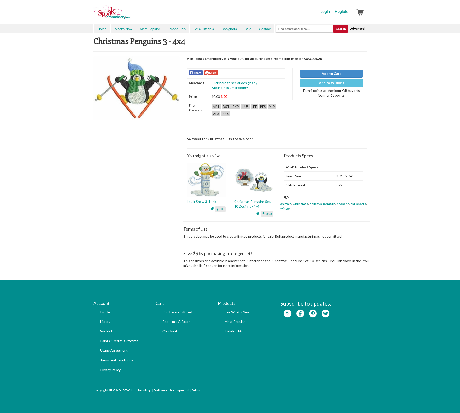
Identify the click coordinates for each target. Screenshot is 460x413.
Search (341, 28)
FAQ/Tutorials (203, 28)
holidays (316, 204)
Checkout (169, 331)
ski (353, 204)
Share (197, 72)
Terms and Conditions (116, 360)
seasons (343, 204)
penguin (329, 204)
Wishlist (106, 331)
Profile (105, 312)
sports (361, 204)
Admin (196, 390)
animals (285, 204)
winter (285, 208)
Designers (229, 28)
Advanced (357, 28)
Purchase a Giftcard (177, 312)
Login (325, 11)
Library (105, 322)
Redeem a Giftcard (176, 322)
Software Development (171, 390)
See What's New (237, 312)
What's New (123, 28)
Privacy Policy (110, 370)
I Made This (177, 28)
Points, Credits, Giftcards (119, 341)
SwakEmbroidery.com (129, 14)
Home (102, 28)
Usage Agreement (114, 350)
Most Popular (150, 28)
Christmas (300, 204)
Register (342, 11)
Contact (265, 28)
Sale (248, 28)
